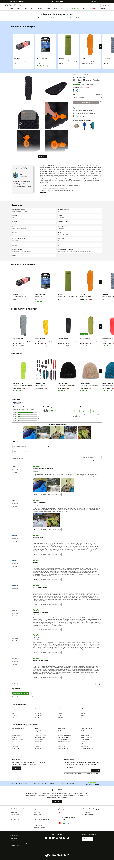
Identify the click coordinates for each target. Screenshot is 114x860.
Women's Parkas (16, 730)
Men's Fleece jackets (17, 739)
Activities (63, 8)
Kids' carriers (38, 748)
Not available (86, 102)
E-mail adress (68, 767)
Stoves (36, 728)
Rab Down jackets (85, 733)
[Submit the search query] (99, 6)
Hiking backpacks (39, 730)
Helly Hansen (38, 715)
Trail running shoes (40, 737)
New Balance (84, 711)
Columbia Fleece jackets (64, 741)
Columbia (60, 711)
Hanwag (83, 713)
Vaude (59, 715)
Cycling (48, 8)
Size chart (99, 94)
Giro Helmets (84, 730)
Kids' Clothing (61, 728)
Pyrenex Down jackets (63, 737)
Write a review (90, 84)
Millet (36, 711)
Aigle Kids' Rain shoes (63, 733)
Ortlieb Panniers (85, 739)
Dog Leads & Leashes (86, 737)
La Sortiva (14, 715)
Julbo (82, 708)
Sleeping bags (15, 748)
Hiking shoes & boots (40, 735)
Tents (13, 741)
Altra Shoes (84, 741)
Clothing (11, 8)
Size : (74, 94)
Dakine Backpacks (63, 748)
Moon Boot (38, 713)
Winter (55, 8)
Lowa (13, 717)
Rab (13, 713)
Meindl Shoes (61, 746)
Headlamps (15, 746)
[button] (28, 87)
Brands (84, 8)
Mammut (60, 717)
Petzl (82, 717)
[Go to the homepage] (74, 74)
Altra (36, 708)
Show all (41, 156)
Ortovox (14, 711)
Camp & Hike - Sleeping (86, 74)
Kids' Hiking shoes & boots (41, 744)
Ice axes (37, 733)
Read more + (44, 192)
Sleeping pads (15, 744)
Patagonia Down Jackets (87, 748)
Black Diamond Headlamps (65, 744)
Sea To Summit (79, 77)
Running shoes (39, 739)
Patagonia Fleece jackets (64, 735)
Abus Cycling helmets (87, 746)
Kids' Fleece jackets (63, 730)
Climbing (39, 8)
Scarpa (60, 713)
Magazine (102, 8)
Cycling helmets (39, 746)
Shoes (18, 8)
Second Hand (75, 8)
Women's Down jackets (18, 728)
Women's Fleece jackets (18, 733)
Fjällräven (60, 708)
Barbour (37, 717)
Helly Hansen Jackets (63, 739)
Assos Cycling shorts (86, 728)
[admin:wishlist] (101, 102)
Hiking (25, 8)
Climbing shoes (39, 741)
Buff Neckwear (85, 744)
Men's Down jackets (17, 735)
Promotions (93, 8)
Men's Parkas (15, 737)
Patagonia (14, 708)
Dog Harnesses (85, 735)
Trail (32, 8)
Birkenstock (84, 715)
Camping (77, 74)
